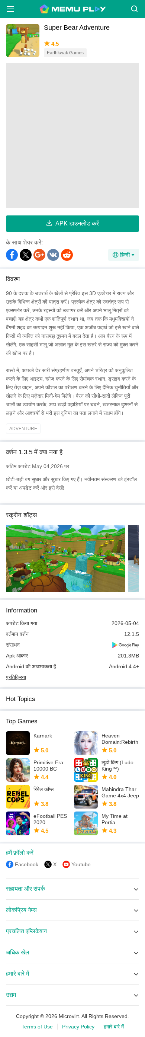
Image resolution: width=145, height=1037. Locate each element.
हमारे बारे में (114, 1027)
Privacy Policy (78, 1027)
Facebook (26, 864)
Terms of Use (37, 1027)
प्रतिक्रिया (16, 677)
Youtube (81, 864)
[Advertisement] (72, 135)
